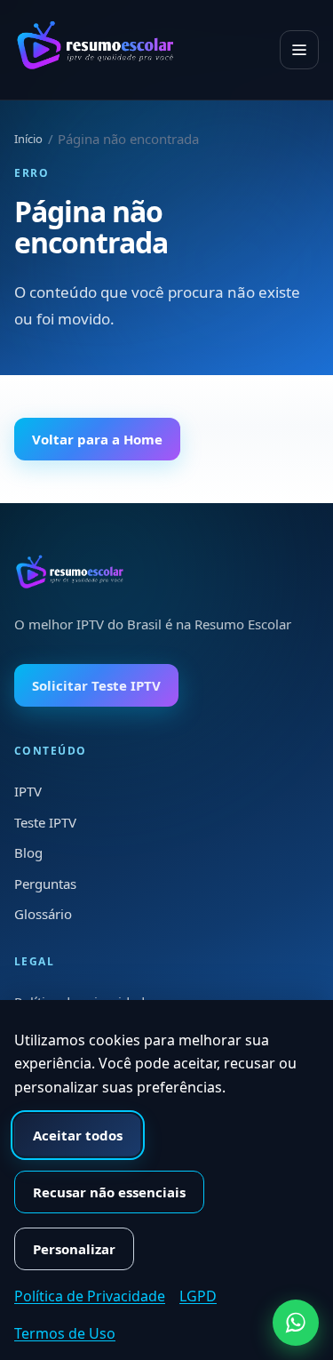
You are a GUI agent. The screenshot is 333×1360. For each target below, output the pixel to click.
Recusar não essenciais (109, 1192)
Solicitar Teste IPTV (96, 685)
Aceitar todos (78, 1135)
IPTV (28, 791)
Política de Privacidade (89, 1296)
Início (28, 139)
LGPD (198, 1296)
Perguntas (45, 883)
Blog (28, 852)
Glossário (43, 914)
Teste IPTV (45, 822)
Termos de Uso (64, 1333)
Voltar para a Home (97, 439)
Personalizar (74, 1249)
